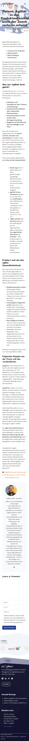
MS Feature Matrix (10, 716)
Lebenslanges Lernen (12, 477)
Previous (2, 649)
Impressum (23, 736)
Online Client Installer (11, 719)
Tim (21, 29)
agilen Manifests (19, 91)
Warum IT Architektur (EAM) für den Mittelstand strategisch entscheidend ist (16, 703)
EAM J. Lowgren (9, 723)
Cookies (3, 739)
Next (26, 649)
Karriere (3, 736)
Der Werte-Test (9, 721)
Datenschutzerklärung (12, 736)
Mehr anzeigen (8, 726)
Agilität (7, 472)
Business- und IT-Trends (17, 475)
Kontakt (6, 684)
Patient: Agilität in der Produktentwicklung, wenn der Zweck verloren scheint (16, 698)
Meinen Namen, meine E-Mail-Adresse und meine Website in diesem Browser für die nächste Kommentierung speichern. (14, 619)
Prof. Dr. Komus (9, 714)
